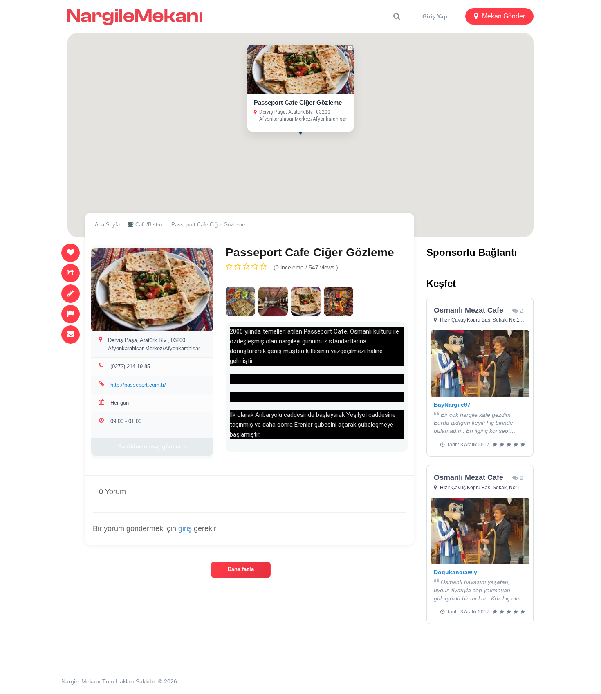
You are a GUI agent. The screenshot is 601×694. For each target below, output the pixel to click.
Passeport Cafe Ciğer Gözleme (298, 102)
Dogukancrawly (455, 572)
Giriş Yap (434, 16)
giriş (185, 528)
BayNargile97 (452, 404)
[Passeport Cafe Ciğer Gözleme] (240, 301)
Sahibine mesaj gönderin (152, 446)
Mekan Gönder (503, 16)
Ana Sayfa (107, 225)
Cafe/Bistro (148, 225)
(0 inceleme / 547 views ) (306, 267)
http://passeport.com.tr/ (138, 385)
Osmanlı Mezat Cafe (468, 310)
